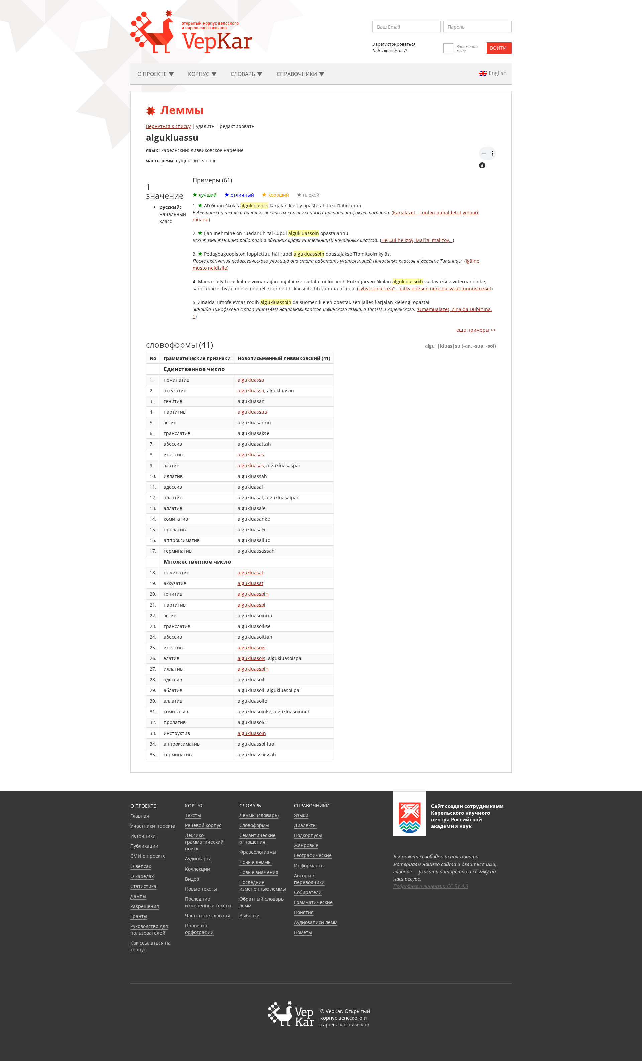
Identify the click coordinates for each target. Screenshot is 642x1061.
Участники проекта (152, 826)
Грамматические (313, 902)
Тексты (193, 815)
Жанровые (306, 845)
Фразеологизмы (257, 852)
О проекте (143, 806)
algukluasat (250, 572)
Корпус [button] (199, 74)
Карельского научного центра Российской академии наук (460, 819)
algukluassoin (253, 594)
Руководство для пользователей (149, 929)
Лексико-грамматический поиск (204, 842)
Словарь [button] (243, 74)
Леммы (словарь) (259, 815)
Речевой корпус (203, 825)
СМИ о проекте (148, 856)
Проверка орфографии (199, 928)
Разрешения (144, 906)
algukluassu (251, 380)
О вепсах (140, 866)
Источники (143, 836)
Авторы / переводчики (309, 878)
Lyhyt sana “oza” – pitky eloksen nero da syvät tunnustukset (424, 288)
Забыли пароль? (389, 51)
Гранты (138, 916)
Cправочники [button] (297, 74)
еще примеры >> (476, 330)
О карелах (142, 876)
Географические (313, 855)
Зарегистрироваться (394, 44)
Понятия (304, 912)
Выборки (249, 915)
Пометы (303, 932)
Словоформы (254, 825)
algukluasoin (252, 733)
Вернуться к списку (168, 126)
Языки (301, 815)
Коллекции (197, 869)
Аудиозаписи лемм (315, 922)
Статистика (143, 886)
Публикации (144, 846)
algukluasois (251, 647)
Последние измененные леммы (262, 885)
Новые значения (258, 872)
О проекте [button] (152, 74)
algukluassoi (251, 605)
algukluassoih (253, 669)
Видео (192, 879)
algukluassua (252, 412)
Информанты (309, 865)
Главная (139, 816)
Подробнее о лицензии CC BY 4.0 (430, 886)
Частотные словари (207, 915)
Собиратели (308, 892)
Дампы (138, 896)
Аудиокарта (198, 858)
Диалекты (305, 825)
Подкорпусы (308, 835)
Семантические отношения (257, 838)
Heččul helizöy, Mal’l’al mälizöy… (417, 240)
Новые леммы (255, 862)
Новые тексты (201, 889)
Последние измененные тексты (208, 902)
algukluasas (251, 454)
